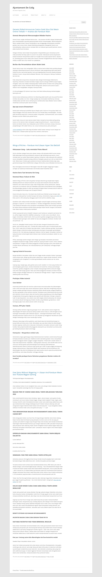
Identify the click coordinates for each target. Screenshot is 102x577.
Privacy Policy (34, 15)
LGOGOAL (71, 178)
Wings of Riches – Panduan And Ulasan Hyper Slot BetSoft (36, 145)
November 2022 (73, 150)
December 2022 (73, 148)
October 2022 (72, 151)
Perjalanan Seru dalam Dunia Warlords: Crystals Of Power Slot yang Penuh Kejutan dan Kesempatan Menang (78, 45)
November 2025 (73, 81)
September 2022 (73, 153)
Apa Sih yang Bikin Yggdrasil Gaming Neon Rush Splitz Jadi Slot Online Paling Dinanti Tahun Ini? (79, 39)
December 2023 (73, 125)
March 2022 (72, 159)
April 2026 (71, 72)
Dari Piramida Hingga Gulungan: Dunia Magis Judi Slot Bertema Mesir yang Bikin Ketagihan (78, 50)
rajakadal (71, 193)
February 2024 (72, 121)
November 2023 (73, 127)
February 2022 (72, 161)
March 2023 (72, 142)
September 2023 (73, 130)
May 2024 (71, 115)
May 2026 (71, 70)
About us (43, 15)
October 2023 (72, 129)
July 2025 (71, 89)
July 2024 (71, 111)
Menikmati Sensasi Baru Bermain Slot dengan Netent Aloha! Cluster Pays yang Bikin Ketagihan (78, 33)
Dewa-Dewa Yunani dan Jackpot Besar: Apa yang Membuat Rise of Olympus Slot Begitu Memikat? (79, 56)
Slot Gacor (25, 15)
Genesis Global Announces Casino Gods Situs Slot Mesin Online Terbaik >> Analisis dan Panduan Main (36, 30)
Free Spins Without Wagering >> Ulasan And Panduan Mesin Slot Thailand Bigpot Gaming (37, 373)
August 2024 (72, 110)
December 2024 (73, 102)
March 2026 (72, 73)
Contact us (52, 15)
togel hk (71, 182)
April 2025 (71, 94)
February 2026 (72, 75)
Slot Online (16, 15)
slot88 (70, 197)
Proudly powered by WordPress (27, 570)
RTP (58, 196)
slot (70, 170)
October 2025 (72, 83)
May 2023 (71, 138)
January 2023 (72, 146)
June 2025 (71, 91)
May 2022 (71, 155)
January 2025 (72, 100)
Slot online (71, 212)
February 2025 (72, 98)
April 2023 (71, 140)
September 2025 (73, 85)
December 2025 (73, 79)
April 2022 (71, 157)
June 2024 (71, 113)
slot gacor (71, 189)
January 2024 (72, 123)
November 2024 (73, 104)
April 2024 (71, 117)
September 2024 (73, 108)
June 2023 (71, 136)
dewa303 (71, 205)
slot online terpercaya (40, 135)
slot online (71, 174)
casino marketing (17, 129)
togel (70, 186)
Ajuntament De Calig (23, 7)
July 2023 (71, 134)
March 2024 (72, 119)
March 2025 (72, 96)
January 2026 (72, 77)
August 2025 (72, 87)
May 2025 (71, 92)
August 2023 (72, 132)
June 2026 (71, 68)
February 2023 (72, 144)
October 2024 (72, 106)
